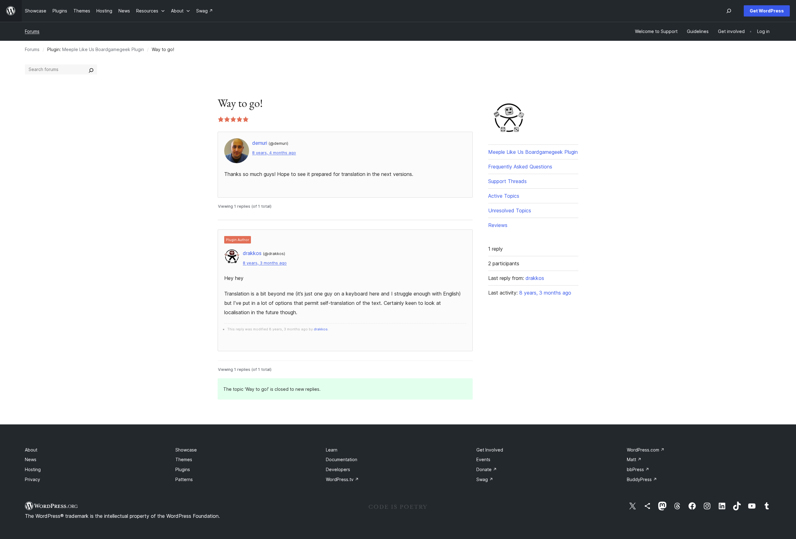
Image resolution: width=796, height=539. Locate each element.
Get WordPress (767, 10)
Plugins (182, 469)
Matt (634, 459)
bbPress (638, 469)
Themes (183, 459)
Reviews (497, 225)
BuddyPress (642, 479)
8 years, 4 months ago (274, 152)
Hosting (33, 469)
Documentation (341, 459)
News (30, 459)
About (31, 449)
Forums (32, 31)
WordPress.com (645, 449)
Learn (331, 449)
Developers (338, 469)
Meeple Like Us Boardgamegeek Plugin (103, 49)
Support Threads (507, 181)
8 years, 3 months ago (265, 263)
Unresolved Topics (509, 210)
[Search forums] (91, 69)
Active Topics (503, 196)
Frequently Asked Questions (520, 166)
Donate (486, 469)
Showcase (186, 449)
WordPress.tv (342, 479)
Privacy (32, 479)
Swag (484, 479)
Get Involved (489, 449)
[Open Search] (729, 11)
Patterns (184, 479)
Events (483, 459)
